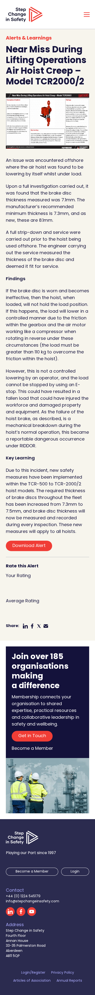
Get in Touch (32, 736)
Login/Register (33, 973)
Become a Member (32, 748)
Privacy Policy (62, 973)
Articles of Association (32, 981)
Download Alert (29, 545)
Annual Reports (69, 981)
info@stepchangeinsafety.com (32, 901)
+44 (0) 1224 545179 (23, 896)
